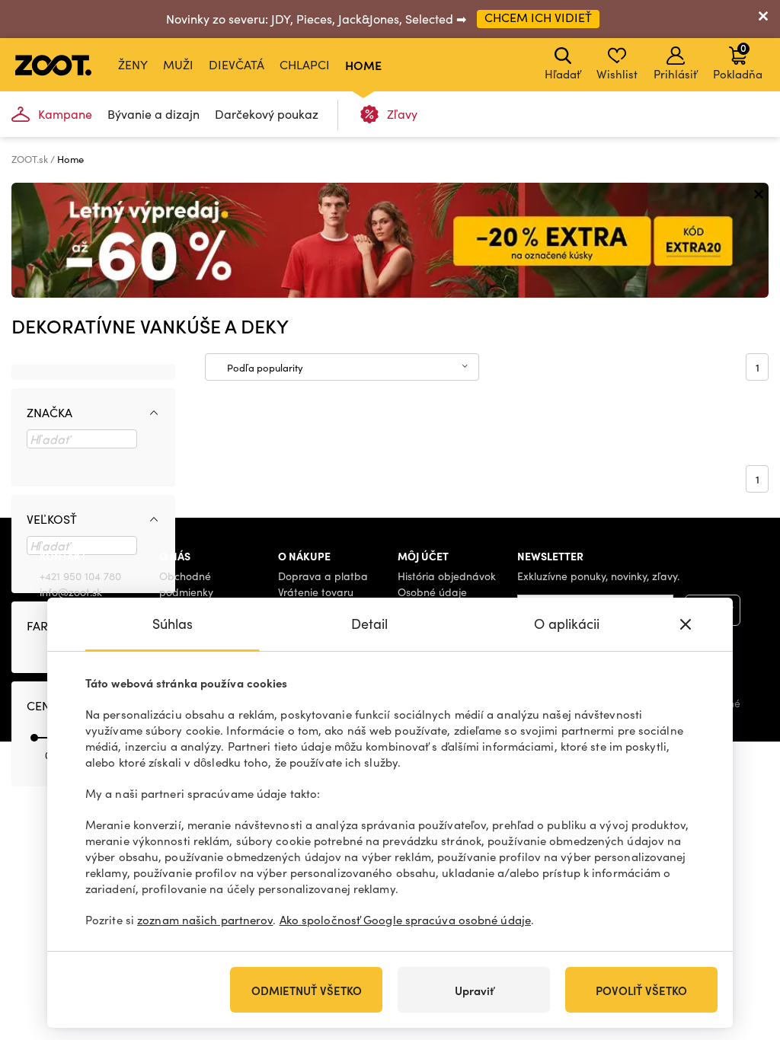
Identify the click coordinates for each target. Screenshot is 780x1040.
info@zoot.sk (71, 592)
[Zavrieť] (763, 19)
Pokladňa (737, 60)
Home (363, 64)
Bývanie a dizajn (153, 114)
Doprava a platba (323, 576)
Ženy (133, 64)
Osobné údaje (432, 592)
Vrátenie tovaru (315, 592)
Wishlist (617, 73)
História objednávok (447, 576)
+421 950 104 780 (80, 576)
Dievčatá (236, 64)
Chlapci (305, 64)
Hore (742, 948)
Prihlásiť (675, 73)
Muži (178, 64)
